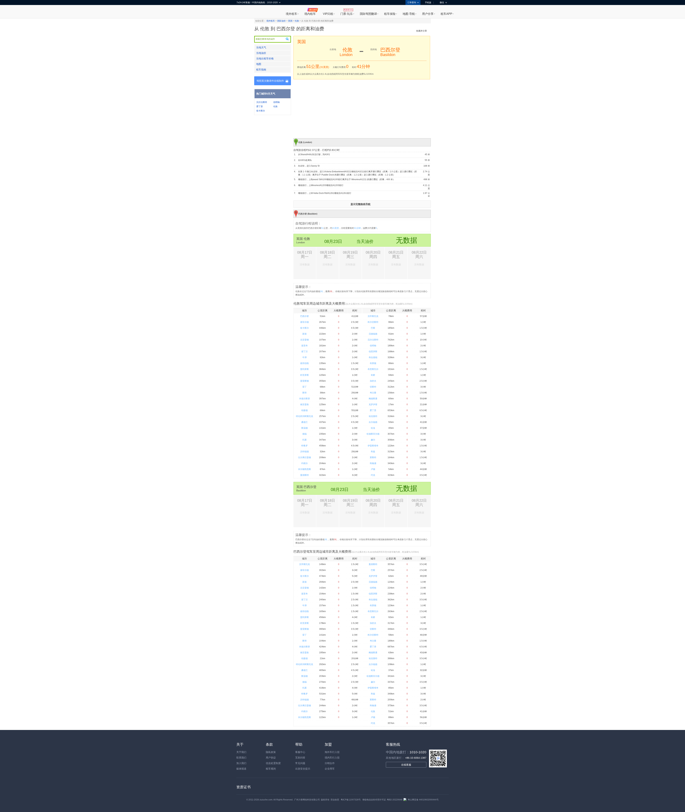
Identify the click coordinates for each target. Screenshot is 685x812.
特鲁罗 (304, 445)
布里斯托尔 (373, 369)
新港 (304, 334)
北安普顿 (304, 339)
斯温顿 (304, 428)
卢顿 (373, 469)
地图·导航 (409, 13)
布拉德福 (373, 357)
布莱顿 (373, 363)
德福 (304, 434)
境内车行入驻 (332, 757)
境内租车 (310, 13)
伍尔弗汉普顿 (304, 457)
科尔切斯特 (373, 322)
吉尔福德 (373, 422)
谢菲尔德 (304, 322)
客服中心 (300, 752)
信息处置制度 (273, 763)
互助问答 (300, 757)
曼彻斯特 (304, 475)
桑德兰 (304, 422)
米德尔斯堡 (304, 398)
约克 (373, 475)
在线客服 (406, 764)
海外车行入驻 (332, 752)
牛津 (304, 357)
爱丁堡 (259, 106)
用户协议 (271, 757)
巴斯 (373, 328)
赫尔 (373, 440)
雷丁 (304, 387)
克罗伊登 (373, 404)
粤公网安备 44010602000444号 (423, 799)
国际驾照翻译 (368, 13)
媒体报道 (241, 768)
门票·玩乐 (346, 13)
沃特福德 (304, 451)
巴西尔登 (304, 316)
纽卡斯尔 (260, 111)
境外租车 (291, 13)
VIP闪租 (328, 13)
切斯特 (373, 387)
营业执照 (335, 799)
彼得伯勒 (304, 363)
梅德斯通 (373, 398)
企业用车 (330, 768)
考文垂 (373, 392)
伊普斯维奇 (373, 445)
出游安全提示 (302, 768)
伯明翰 (276, 102)
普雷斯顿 (304, 381)
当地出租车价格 (265, 58)
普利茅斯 (304, 369)
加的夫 (373, 381)
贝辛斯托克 (373, 316)
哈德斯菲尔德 (373, 434)
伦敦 (297, 21)
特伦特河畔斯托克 (304, 416)
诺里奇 (304, 345)
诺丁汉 (304, 351)
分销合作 (330, 763)
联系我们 (241, 757)
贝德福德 (373, 334)
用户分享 (427, 13)
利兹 (373, 451)
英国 (290, 21)
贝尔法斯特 (261, 102)
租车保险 (389, 13)
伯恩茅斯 (373, 351)
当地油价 (261, 53)
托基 (304, 440)
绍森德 (304, 410)
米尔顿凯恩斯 (304, 469)
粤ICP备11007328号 (351, 799)
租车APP (446, 13)
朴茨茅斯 (304, 375)
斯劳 (304, 392)
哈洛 (373, 428)
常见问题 (300, 763)
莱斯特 (373, 457)
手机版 (428, 2)
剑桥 (373, 375)
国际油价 (281, 21)
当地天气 (261, 47)
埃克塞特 (373, 416)
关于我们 (241, 752)
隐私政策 (271, 752)
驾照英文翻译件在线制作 (270, 80)
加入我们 (241, 763)
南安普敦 (304, 404)
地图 (258, 64)
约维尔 (304, 463)
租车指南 (261, 69)
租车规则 (271, 768)
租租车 (241, 12)
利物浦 (373, 463)
